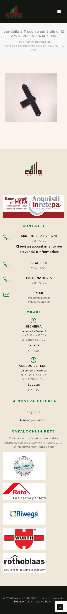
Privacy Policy (23, 601)
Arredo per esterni (34, 420)
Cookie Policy (44, 601)
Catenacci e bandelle (38, 41)
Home (20, 41)
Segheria (33, 412)
